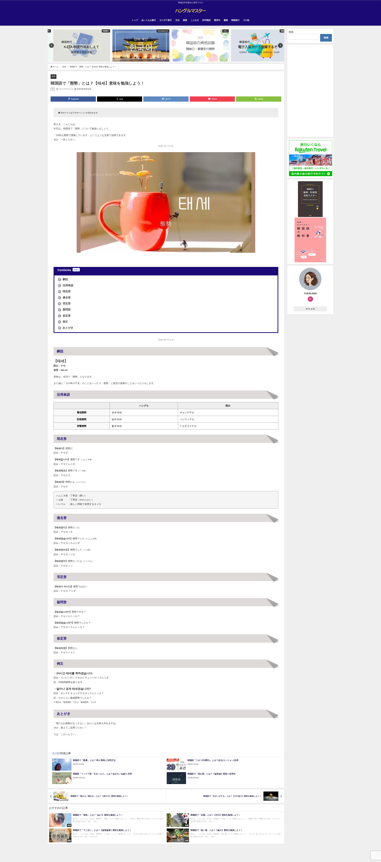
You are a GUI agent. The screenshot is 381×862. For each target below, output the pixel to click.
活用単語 (66, 285)
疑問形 (65, 309)
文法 (177, 20)
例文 (63, 321)
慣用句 (217, 20)
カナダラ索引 (165, 20)
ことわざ (194, 20)
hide (76, 270)
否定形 (65, 303)
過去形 (65, 297)
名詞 (53, 76)
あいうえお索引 (148, 20)
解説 (63, 279)
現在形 (65, 291)
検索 (291, 32)
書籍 (226, 20)
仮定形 (65, 315)
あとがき (66, 327)
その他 (246, 20)
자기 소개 (310, 309)
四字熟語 (206, 20)
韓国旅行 (235, 20)
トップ (135, 20)
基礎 (185, 20)
